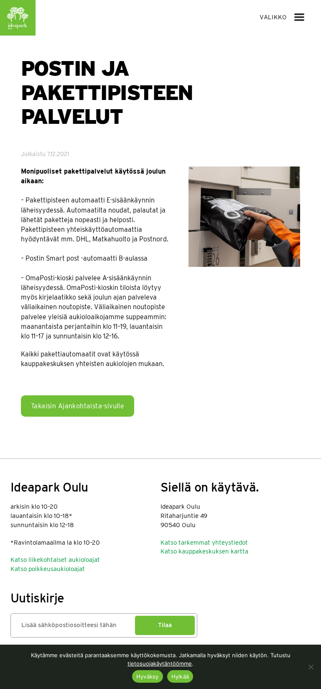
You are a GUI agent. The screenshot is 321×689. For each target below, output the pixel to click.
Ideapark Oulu (18, 18)
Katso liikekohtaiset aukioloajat (55, 559)
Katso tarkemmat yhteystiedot (204, 542)
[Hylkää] (310, 667)
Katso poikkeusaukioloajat (47, 569)
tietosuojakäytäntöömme (159, 663)
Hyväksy (147, 676)
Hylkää (180, 676)
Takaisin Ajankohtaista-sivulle (77, 406)
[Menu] (299, 17)
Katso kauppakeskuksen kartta (204, 551)
